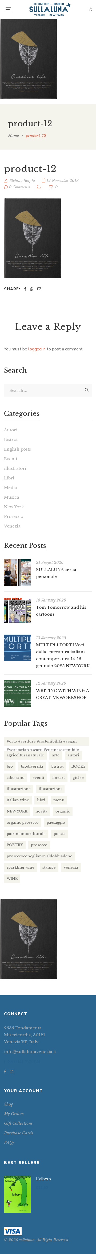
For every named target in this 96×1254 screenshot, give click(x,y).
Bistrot (11, 439)
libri (41, 800)
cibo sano (16, 777)
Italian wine (18, 800)
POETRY (15, 845)
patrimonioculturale (26, 833)
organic (62, 811)
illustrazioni (50, 789)
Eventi (10, 458)
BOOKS (78, 766)
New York (14, 506)
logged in (37, 349)
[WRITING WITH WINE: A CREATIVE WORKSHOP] (17, 693)
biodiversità (32, 766)
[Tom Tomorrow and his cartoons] (17, 610)
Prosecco (13, 516)
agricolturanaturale (25, 755)
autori (73, 755)
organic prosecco (23, 822)
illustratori (15, 468)
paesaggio (56, 822)
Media (10, 487)
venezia (71, 867)
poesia (60, 833)
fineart (58, 777)
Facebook (5, 1071)
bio (10, 766)
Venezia (12, 526)
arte (55, 755)
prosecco (39, 845)
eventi (38, 777)
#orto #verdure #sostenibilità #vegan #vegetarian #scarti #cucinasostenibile (43, 742)
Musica (11, 497)
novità (41, 811)
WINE (12, 878)
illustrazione (19, 789)
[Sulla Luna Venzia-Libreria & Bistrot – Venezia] (50, 9)
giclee (78, 777)
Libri (9, 477)
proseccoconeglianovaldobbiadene (39, 856)
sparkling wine (20, 867)
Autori (10, 429)
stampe (49, 867)
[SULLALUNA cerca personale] (17, 572)
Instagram (90, 9)
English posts (17, 449)
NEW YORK (17, 811)
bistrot (57, 766)
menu (59, 800)
